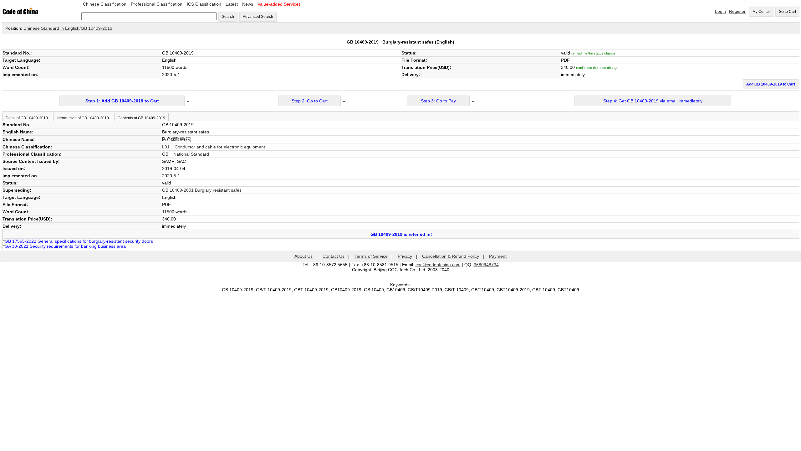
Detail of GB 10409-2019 (27, 118)
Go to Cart (787, 11)
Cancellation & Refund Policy (450, 256)
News (247, 4)
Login (720, 11)
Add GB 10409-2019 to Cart (770, 84)
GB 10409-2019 (96, 28)
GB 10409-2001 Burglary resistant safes (202, 190)
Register (737, 11)
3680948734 (486, 264)
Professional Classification (156, 4)
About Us (303, 256)
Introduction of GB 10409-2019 (83, 118)
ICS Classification (204, 4)
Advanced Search (258, 16)
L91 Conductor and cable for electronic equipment (213, 146)
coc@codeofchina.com (438, 264)
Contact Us (333, 256)
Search (228, 16)
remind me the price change (597, 68)
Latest (232, 4)
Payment (498, 256)
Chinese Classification (104, 4)
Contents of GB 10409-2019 (141, 118)
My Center (761, 11)
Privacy (405, 256)
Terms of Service (371, 256)
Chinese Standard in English (51, 28)
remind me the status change (593, 53)
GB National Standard (185, 154)
